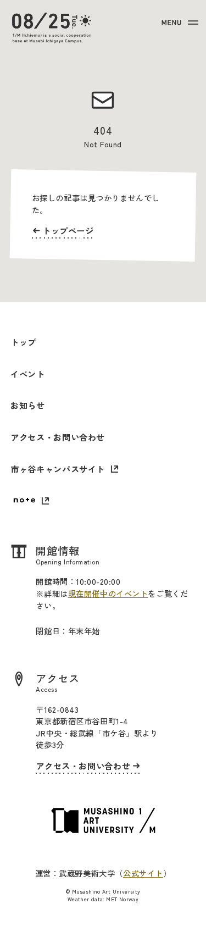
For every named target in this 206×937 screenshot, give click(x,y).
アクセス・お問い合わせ (57, 437)
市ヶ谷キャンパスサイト (57, 469)
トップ (23, 342)
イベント (27, 374)
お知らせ (27, 405)
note (29, 501)
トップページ (68, 230)
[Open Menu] (178, 23)
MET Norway (122, 899)
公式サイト (143, 873)
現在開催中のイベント (108, 593)
